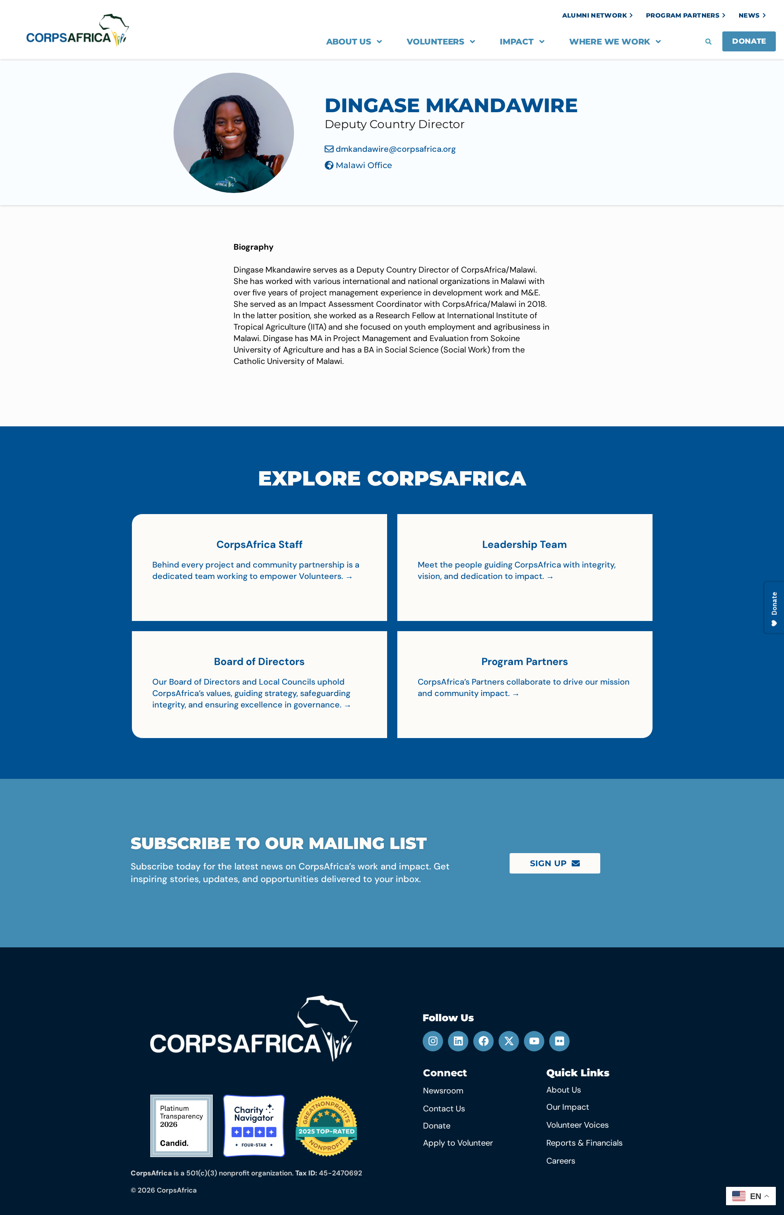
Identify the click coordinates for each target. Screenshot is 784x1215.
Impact (517, 42)
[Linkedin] (458, 1041)
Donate (436, 1125)
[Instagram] (433, 1041)
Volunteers (435, 42)
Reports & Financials (584, 1142)
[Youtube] (534, 1041)
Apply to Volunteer (458, 1142)
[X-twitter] (509, 1041)
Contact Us (444, 1108)
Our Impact (567, 1107)
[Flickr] (559, 1041)
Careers (560, 1160)
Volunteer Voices (577, 1125)
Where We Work (609, 42)
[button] (708, 41)
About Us (348, 42)
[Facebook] (483, 1041)
